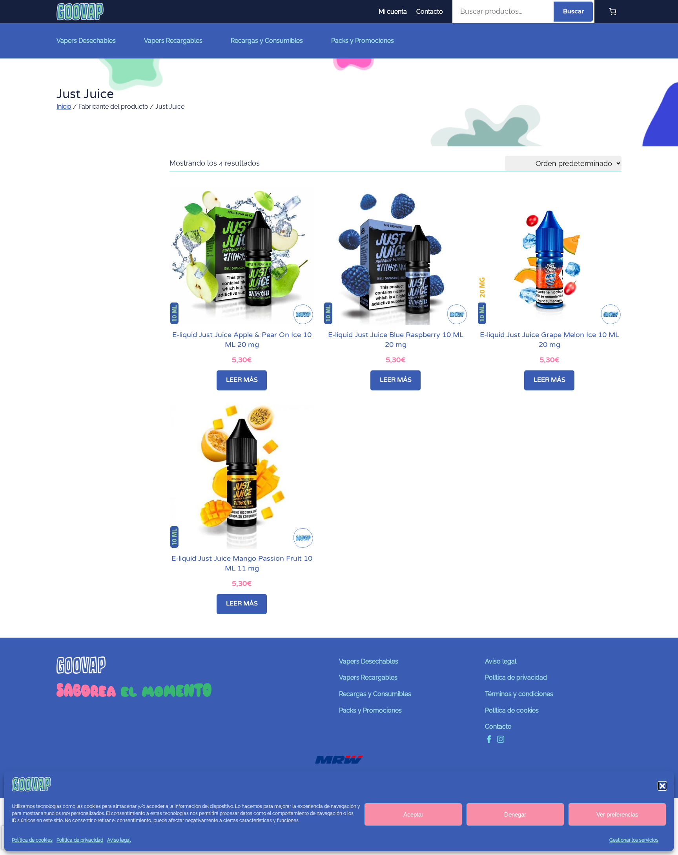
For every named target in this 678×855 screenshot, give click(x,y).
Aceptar (413, 814)
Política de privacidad (79, 840)
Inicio (63, 106)
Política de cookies (32, 840)
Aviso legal (119, 840)
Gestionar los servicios (633, 840)
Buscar (573, 11)
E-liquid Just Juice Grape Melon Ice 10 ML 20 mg (549, 339)
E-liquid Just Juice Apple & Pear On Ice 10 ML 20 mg (242, 339)
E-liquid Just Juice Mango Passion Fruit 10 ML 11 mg (241, 563)
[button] (662, 786)
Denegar (515, 814)
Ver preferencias (617, 814)
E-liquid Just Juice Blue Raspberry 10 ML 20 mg (395, 339)
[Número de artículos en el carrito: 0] (613, 11)
